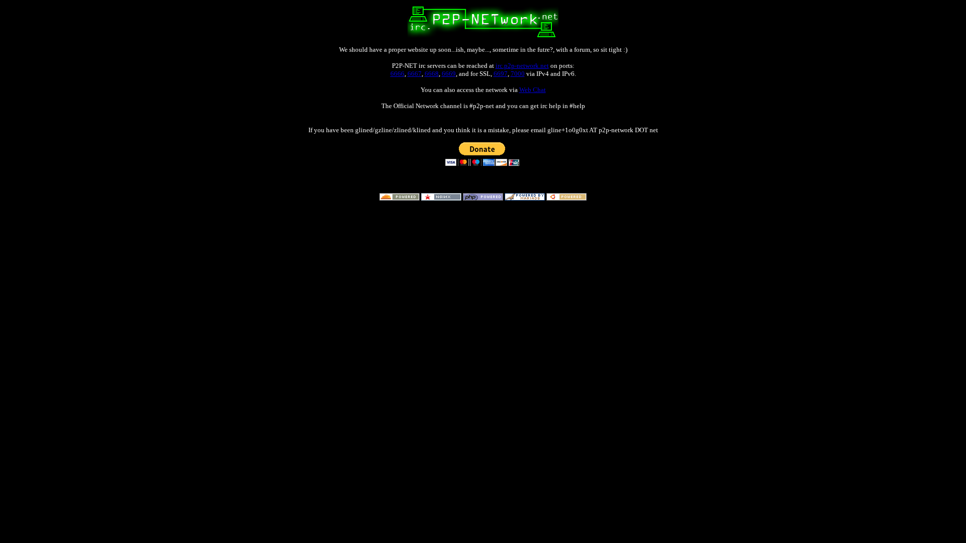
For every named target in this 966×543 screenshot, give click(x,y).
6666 (397, 73)
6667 (415, 73)
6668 (432, 73)
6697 (501, 73)
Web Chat (532, 90)
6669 (449, 73)
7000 (518, 73)
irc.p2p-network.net (522, 65)
